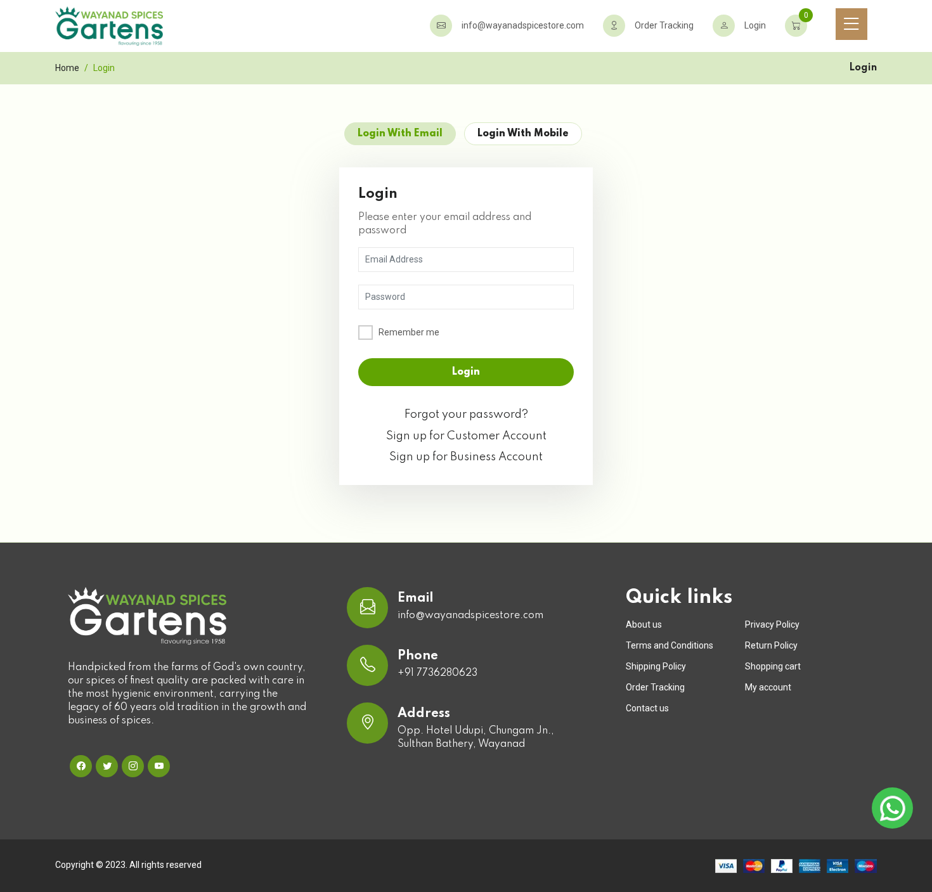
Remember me (409, 332)
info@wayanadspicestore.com (523, 25)
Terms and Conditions (669, 645)
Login (755, 25)
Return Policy (771, 645)
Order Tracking (664, 25)
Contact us (647, 708)
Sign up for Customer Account (466, 436)
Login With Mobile (523, 134)
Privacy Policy (772, 624)
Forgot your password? (466, 414)
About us (644, 624)
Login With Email (400, 134)
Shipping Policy (656, 666)
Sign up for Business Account (466, 457)
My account (768, 687)
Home (67, 68)
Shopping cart (773, 666)
